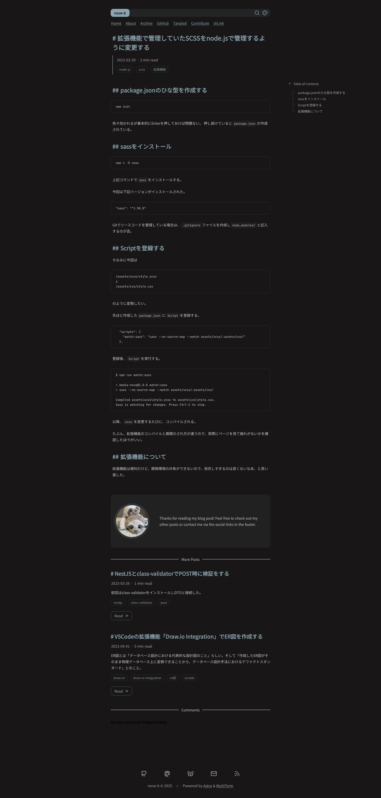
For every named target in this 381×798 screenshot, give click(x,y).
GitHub (163, 23)
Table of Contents (306, 84)
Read (118, 615)
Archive (146, 23)
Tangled (180, 23)
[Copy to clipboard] (264, 106)
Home (116, 23)
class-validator (141, 602)
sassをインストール (312, 99)
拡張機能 (159, 69)
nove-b (120, 13)
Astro (207, 785)
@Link (219, 23)
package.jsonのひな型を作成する (321, 92)
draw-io (119, 678)
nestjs (118, 602)
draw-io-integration (147, 678)
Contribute (200, 23)
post (164, 602)
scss (142, 69)
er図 (173, 678)
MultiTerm (224, 785)
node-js (124, 69)
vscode (189, 678)
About (131, 23)
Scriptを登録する (310, 105)
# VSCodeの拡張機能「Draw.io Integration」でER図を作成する (187, 636)
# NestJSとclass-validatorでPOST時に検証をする (170, 573)
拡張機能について (310, 111)
